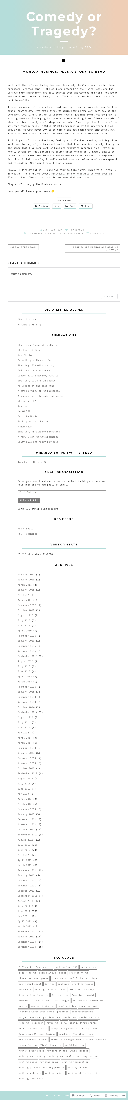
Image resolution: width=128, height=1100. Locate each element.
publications (51, 1017)
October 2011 (26, 890)
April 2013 (25, 798)
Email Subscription (64, 472)
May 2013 (23, 793)
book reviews (47, 972)
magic (65, 1000)
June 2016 (24, 625)
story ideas (90, 1028)
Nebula (23, 1006)
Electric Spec (49, 233)
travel (43, 1039)
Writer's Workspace (31, 1050)
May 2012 (23, 854)
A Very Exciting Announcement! (38, 436)
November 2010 (27, 946)
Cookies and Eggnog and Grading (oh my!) (95, 248)
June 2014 (24, 727)
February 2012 (27, 870)
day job (49, 983)
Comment (109, 296)
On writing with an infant (35, 360)
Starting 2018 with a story (36, 365)
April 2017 (25, 599)
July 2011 (24, 905)
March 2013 (25, 803)
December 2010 (27, 941)
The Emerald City (29, 350)
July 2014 (24, 722)
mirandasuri (77, 230)
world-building (74, 1045)
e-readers (25, 989)
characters (59, 978)
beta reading (27, 972)
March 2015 (25, 681)
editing (40, 989)
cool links (76, 978)
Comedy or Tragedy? (64, 24)
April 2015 (25, 676)
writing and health (61, 1056)
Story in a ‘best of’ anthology (39, 344)
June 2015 (24, 671)
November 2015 (27, 650)
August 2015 (25, 661)
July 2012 (24, 844)
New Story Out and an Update (37, 380)
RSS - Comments (27, 533)
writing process (29, 1067)
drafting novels (82, 983)
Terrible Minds (83, 1034)
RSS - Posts (25, 528)
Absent (47, 967)
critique (92, 978)
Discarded (33, 233)
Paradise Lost (88, 1006)
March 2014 (25, 742)
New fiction (25, 355)
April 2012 (25, 860)
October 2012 (26, 829)
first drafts (60, 995)
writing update (54, 1073)
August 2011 (25, 900)
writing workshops (31, 1078)
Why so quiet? (27, 401)
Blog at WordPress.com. (64, 1096)
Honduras (24, 1000)
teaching (64, 1034)
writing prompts (53, 1067)
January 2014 (26, 752)
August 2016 (25, 615)
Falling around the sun (33, 421)
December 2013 (27, 758)
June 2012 (24, 849)
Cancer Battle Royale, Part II (38, 375)
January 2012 (26, 875)
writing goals (28, 1061)
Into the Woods (27, 416)
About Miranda (27, 319)
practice (63, 1011)
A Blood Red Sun (29, 967)
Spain (43, 1028)
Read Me (22, 406)
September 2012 (27, 834)
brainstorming (78, 972)
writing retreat (78, 1067)
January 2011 (26, 936)
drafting (63, 983)
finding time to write (33, 995)
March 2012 (25, 865)
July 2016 (24, 620)
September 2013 (27, 773)
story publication (71, 233)
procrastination (82, 1011)
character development (33, 978)
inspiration (41, 1000)
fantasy (89, 989)
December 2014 (27, 696)
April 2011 (25, 921)
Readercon (69, 1017)
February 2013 (27, 809)
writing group (49, 1061)
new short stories (42, 1006)
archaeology (88, 967)
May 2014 (23, 732)
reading (24, 1022)
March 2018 (25, 584)
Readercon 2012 (89, 1017)
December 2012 (27, 819)
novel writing (67, 1006)
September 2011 (27, 895)
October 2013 (26, 768)
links (55, 1000)
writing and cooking (32, 1056)
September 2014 (27, 712)
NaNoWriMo (96, 1000)
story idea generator (65, 1028)
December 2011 (27, 880)
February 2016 (27, 635)
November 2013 (27, 763)
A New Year (25, 426)
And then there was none (34, 370)
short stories (28, 1028)
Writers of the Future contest (67, 1050)
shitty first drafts (83, 1022)
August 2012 (25, 839)
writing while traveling (84, 1073)
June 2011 (24, 911)
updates (101, 1039)
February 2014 (27, 747)
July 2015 (24, 666)
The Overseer (27, 1039)
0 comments (97, 233)
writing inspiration (75, 1061)
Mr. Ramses (80, 1000)
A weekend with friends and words (40, 395)
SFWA (64, 1022)
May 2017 (23, 594)
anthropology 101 (66, 967)
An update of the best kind (36, 385)
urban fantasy (28, 1045)
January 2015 (26, 691)
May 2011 (23, 916)
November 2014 (27, 701)
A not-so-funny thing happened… (39, 390)
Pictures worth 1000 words (36, 1011)
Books (62, 972)
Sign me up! (29, 500)
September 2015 (27, 656)
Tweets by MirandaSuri (34, 462)
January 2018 (26, 589)
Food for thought (83, 995)
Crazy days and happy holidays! (39, 441)
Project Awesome (29, 1017)
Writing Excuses (87, 1056)
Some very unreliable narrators (39, 431)
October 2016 (26, 610)
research (37, 1022)
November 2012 (27, 824)
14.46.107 (24, 411)
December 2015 (27, 645)
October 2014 (26, 707)
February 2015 (27, 686)
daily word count (30, 983)
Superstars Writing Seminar (37, 1034)
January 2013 (26, 814)
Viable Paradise (51, 1045)
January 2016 (26, 640)
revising (52, 1022)
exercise (75, 989)
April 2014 (25, 737)
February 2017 (27, 605)
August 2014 (25, 717)
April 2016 (25, 630)
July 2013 (24, 783)
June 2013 (24, 788)
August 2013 (25, 778)
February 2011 (27, 931)
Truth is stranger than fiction (72, 1039)
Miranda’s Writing (30, 324)
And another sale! (24, 247)
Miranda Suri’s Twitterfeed (64, 452)
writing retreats (30, 1073)
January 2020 (26, 574)
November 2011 (27, 885)
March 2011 (25, 926)
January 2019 (26, 579)
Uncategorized (52, 230)
